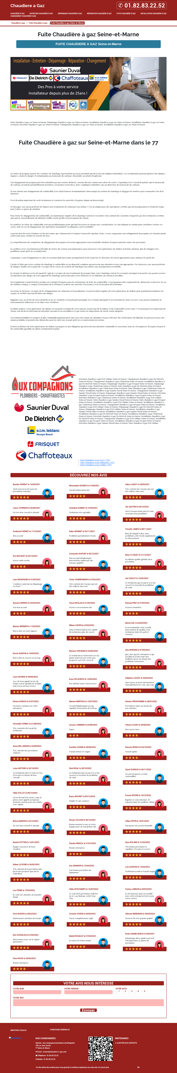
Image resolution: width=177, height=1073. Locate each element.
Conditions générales (60, 1030)
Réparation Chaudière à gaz (99, 13)
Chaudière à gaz (17, 13)
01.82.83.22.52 (52, 1055)
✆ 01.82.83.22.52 (141, 5)
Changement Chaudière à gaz (23, 16)
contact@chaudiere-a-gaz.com (54, 1052)
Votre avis (18, 998)
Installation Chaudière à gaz (154, 13)
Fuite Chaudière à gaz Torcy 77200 (95, 460)
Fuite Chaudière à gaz (126, 13)
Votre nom (18, 989)
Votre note (121, 989)
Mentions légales (18, 1030)
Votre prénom (71, 989)
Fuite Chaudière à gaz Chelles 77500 (95, 465)
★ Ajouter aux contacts (126, 1043)
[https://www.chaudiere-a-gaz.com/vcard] (100, 1049)
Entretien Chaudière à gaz (41, 13)
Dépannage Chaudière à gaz (70, 13)
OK (138, 1067)
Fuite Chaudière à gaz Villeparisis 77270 (97, 463)
